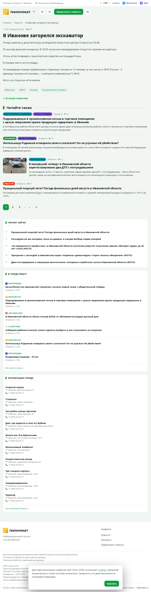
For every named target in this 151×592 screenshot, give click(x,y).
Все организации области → (17, 508)
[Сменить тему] (42, 12)
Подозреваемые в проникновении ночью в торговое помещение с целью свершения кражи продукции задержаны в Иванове (49, 120)
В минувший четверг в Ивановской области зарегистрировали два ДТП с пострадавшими (61, 165)
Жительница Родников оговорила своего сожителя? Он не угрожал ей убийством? (61, 143)
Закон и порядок (42, 114)
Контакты (106, 539)
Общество (9, 184)
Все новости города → (14, 368)
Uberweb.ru (142, 587)
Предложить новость (112, 544)
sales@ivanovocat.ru (18, 580)
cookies (102, 569)
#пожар (33, 89)
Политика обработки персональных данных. (23, 560)
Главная (7, 22)
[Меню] (88, 12)
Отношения (9, 138)
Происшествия (37, 159)
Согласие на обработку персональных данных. (24, 557)
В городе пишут (17, 274)
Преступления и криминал (17, 114)
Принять (112, 583)
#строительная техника (54, 89)
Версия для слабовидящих (50, 3)
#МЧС (22, 89)
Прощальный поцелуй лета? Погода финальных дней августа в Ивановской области (62, 188)
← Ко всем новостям (15, 98)
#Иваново (10, 89)
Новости (18, 22)
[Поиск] (50, 12)
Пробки (116, 3)
